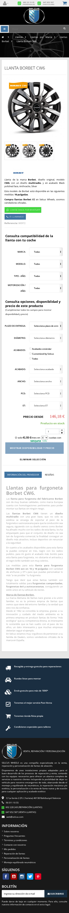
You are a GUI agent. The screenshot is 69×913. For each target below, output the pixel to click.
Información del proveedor (23, 474)
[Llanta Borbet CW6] (12, 151)
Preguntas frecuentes (14, 835)
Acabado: (20, 369)
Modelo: (21, 263)
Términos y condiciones (15, 840)
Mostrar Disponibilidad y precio (32, 448)
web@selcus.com (14, 816)
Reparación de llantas (14, 853)
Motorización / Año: (17, 288)
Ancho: (22, 381)
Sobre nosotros (11, 831)
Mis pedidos (10, 849)
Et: (24, 405)
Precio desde (33, 416)
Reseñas (49, 474)
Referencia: (11, 223)
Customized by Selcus (42, 353)
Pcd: (23, 393)
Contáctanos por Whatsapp (25, 209)
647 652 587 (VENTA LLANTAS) (21, 812)
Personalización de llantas (17, 857)
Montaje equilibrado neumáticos (20, 862)
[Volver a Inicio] (3, 37)
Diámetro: (20, 338)
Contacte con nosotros (15, 844)
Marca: (22, 251)
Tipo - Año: (20, 276)
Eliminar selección (33, 459)
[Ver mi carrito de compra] (65, 3)
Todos (34, 358)
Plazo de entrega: (15, 325)
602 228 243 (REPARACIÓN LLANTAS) (24, 807)
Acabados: (20, 350)
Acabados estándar (41, 348)
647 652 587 (48, 3)
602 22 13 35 (29, 3)
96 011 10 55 (12, 802)
